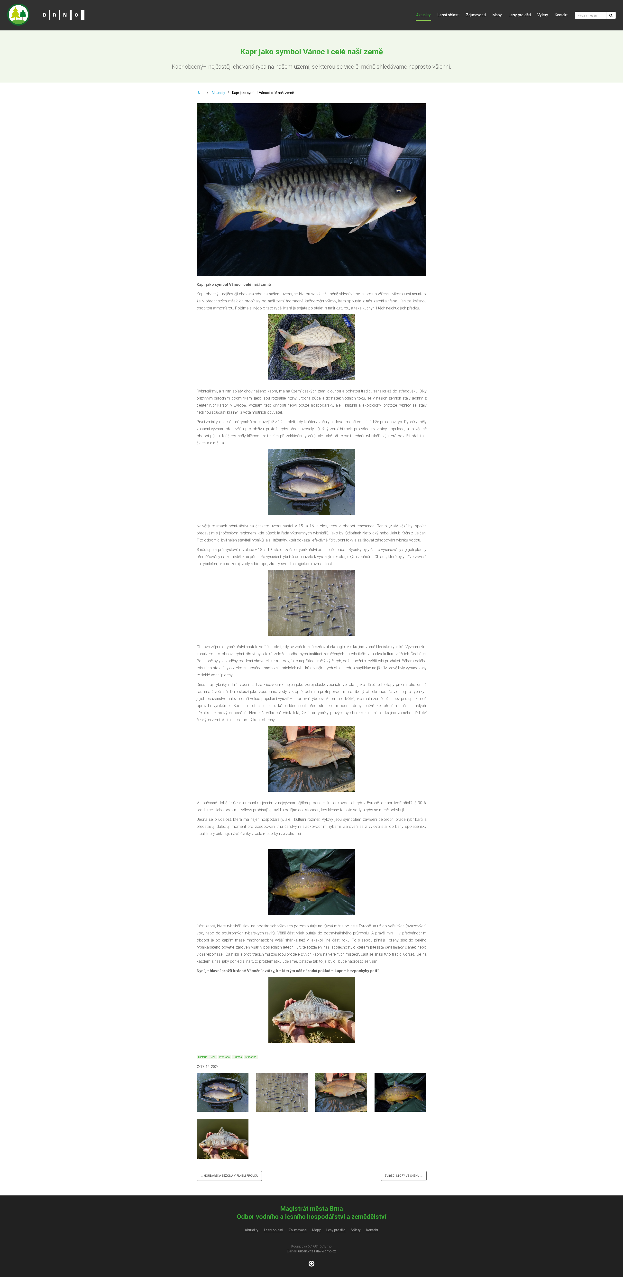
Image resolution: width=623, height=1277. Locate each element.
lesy (213, 1057)
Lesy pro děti (519, 15)
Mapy (497, 15)
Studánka (251, 1057)
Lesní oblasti (448, 15)
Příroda (238, 1057)
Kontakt (561, 15)
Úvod (200, 93)
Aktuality (423, 15)
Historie (202, 1057)
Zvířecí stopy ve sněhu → (404, 1175)
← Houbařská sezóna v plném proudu (229, 1175)
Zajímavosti (476, 15)
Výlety (542, 15)
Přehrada (224, 1057)
